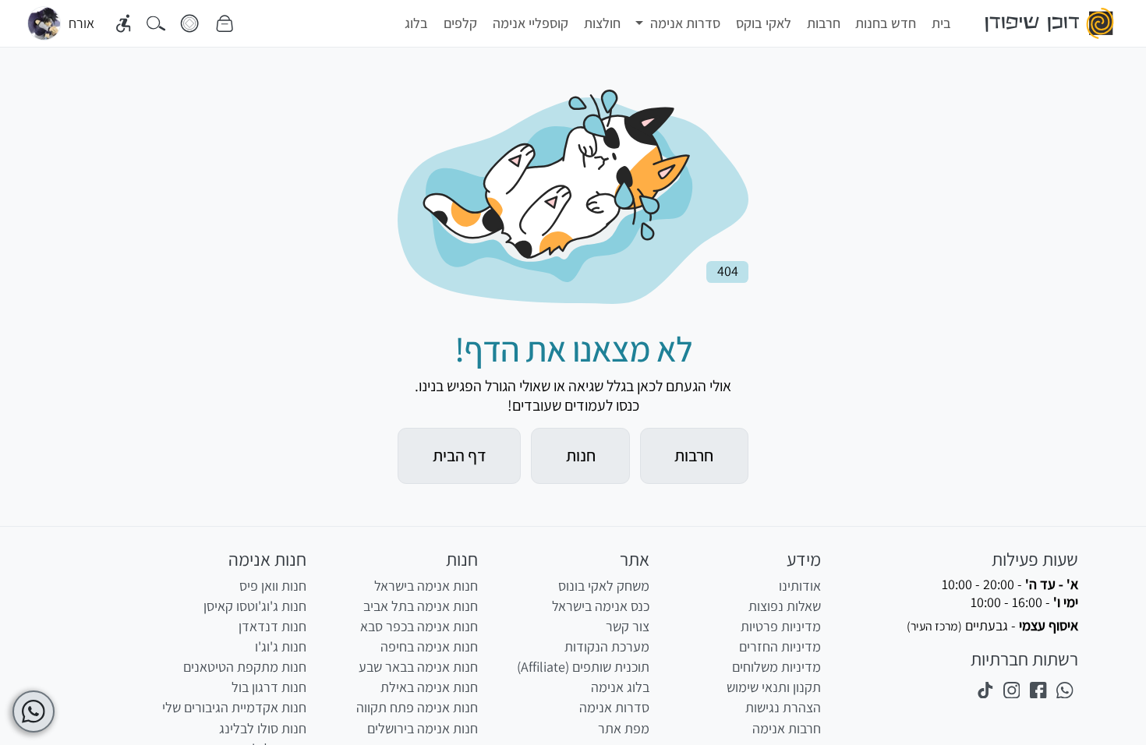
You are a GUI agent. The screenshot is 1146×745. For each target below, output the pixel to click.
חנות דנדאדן (272, 626)
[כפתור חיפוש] (156, 23)
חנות (581, 455)
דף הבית (459, 455)
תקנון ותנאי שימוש (774, 687)
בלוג (416, 23)
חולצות (602, 23)
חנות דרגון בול (269, 687)
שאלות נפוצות (784, 606)
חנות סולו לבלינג (262, 728)
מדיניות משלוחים (776, 667)
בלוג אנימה (620, 687)
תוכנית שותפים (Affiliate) (583, 667)
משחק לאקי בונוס (603, 586)
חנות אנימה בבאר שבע (418, 667)
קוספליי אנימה (530, 23)
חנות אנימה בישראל (426, 586)
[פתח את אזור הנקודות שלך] (189, 23)
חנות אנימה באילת (429, 687)
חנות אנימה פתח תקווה (417, 707)
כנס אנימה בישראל (600, 606)
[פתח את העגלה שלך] (224, 23)
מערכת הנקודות (606, 646)
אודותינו (800, 586)
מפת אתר (623, 728)
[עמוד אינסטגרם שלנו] (1011, 690)
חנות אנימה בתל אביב (420, 606)
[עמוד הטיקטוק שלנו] (984, 690)
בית (941, 23)
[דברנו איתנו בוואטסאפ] (1065, 690)
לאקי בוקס (763, 23)
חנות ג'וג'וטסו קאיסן (254, 606)
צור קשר (627, 626)
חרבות (823, 23)
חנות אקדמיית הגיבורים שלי (234, 707)
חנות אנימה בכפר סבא (419, 626)
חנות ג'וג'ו (280, 646)
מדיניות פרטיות (781, 626)
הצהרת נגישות (783, 707)
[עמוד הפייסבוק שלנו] (1038, 690)
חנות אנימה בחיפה (429, 646)
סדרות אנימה (614, 707)
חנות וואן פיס (272, 586)
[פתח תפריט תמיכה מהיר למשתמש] (33, 711)
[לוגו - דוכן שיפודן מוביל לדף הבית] (1050, 23)
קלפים (460, 23)
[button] (678, 23)
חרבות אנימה (786, 728)
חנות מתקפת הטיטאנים (244, 667)
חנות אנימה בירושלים (422, 728)
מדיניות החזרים (780, 646)
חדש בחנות (885, 23)
